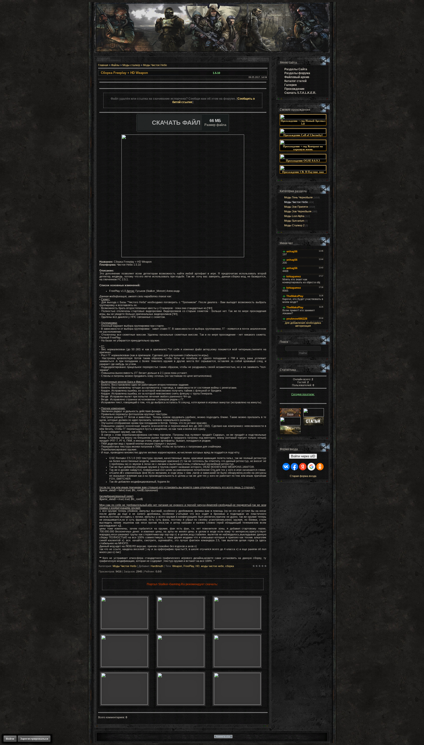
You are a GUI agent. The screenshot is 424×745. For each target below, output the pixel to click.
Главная (103, 65)
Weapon (177, 566)
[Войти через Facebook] (294, 466)
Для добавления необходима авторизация (303, 324)
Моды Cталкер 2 (294, 225)
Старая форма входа (303, 475)
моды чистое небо (212, 566)
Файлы (115, 65)
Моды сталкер (131, 65)
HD (197, 566)
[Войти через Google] (311, 467)
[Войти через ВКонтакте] (286, 466)
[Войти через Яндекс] (302, 466)
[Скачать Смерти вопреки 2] (124, 703)
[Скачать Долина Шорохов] (237, 665)
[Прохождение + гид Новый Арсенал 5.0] (303, 118)
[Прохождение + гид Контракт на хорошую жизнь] (303, 143)
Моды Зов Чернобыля (297, 211)
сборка (229, 566)
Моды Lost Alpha (294, 216)
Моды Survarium (294, 220)
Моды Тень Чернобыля (298, 197)
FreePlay (189, 566)
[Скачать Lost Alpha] (124, 627)
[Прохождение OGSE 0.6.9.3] (303, 158)
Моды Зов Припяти (296, 206)
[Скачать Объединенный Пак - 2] (237, 703)
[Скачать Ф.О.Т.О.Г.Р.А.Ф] (237, 627)
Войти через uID (303, 456)
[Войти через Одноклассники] (320, 466)
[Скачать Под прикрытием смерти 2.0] (181, 703)
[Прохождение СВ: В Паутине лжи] (303, 169)
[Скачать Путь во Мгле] (181, 627)
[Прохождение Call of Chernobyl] (303, 132)
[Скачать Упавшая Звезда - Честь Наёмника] (181, 665)
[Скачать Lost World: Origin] (124, 665)
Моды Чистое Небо (155, 65)
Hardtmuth (157, 566)
